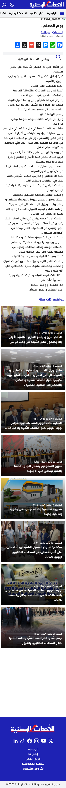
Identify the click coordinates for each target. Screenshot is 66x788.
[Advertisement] (33, 683)
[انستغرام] (36, 741)
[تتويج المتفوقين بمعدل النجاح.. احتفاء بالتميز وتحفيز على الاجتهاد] (33, 455)
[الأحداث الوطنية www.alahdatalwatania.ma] (47, 4)
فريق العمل (33, 759)
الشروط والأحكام (33, 769)
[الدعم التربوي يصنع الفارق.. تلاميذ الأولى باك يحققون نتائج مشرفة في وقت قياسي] (33, 326)
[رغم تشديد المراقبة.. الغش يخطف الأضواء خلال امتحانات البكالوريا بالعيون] (33, 627)
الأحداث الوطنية (18, 13)
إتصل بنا (33, 754)
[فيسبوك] (29, 741)
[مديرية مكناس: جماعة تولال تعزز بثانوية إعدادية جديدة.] (33, 498)
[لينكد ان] (15, 741)
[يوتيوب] (43, 741)
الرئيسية (51, 13)
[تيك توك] (22, 741)
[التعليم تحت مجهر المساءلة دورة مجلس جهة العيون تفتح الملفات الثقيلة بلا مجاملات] (33, 412)
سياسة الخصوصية (33, 764)
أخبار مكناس (37, 13)
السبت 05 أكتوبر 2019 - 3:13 (51, 36)
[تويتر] (51, 741)
